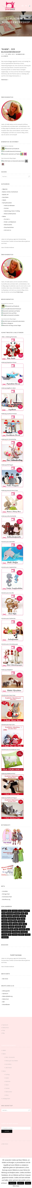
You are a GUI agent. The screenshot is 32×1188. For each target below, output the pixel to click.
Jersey (15, 921)
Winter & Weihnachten (10, 213)
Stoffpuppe (21, 934)
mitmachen (18, 926)
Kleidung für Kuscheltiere (11, 1060)
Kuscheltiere (8, 1064)
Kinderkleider (21, 921)
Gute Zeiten (5, 197)
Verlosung (28, 934)
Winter (7, 1095)
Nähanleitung (5, 929)
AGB (3, 1002)
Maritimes (7, 1081)
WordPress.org (6, 899)
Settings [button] (28, 1183)
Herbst (23, 918)
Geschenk (9, 916)
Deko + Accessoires (10, 1057)
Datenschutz (5, 999)
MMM (24, 926)
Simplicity (15, 934)
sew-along (4, 934)
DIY (26, 913)
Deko (22, 913)
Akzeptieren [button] (12, 1183)
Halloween (4, 918)
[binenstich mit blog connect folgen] (3, 164)
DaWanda (17, 913)
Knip (20, 924)
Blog (3, 1033)
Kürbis (24, 924)
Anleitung (4, 910)
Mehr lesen (20, 292)
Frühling (7, 1074)
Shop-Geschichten (9, 227)
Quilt (28, 929)
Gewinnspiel (15, 916)
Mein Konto (5, 979)
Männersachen (8, 224)
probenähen (22, 929)
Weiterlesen (4, 79)
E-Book (3, 916)
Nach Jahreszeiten (7, 203)
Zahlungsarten (6, 991)
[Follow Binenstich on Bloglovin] (26, 161)
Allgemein (4, 56)
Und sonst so (7, 230)
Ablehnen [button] (20, 1183)
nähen (11, 929)
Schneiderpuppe (16, 932)
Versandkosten (6, 1004)
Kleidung (15, 924)
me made (12, 926)
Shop (10, 934)
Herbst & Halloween (9, 205)
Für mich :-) (7, 219)
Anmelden (5, 891)
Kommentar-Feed (7, 897)
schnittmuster (24, 932)
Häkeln (4, 200)
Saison (4, 1071)
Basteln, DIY (5, 194)
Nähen (4, 216)
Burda (3, 913)
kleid (10, 924)
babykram (15, 910)
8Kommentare (20, 54)
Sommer (6, 208)
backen (20, 910)
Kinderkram (4, 924)
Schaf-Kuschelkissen (6, 932)
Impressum (5, 993)
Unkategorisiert (6, 1098)
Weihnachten (5, 937)
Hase (19, 918)
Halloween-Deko (12, 918)
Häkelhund (4, 921)
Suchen (7, 1131)
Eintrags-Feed (6, 894)
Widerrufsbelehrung (7, 996)
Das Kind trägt (10, 913)
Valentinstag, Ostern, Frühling (12, 211)
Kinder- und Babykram (10, 222)
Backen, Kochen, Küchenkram (10, 192)
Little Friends (5, 926)
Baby (9, 910)
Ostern (16, 929)
